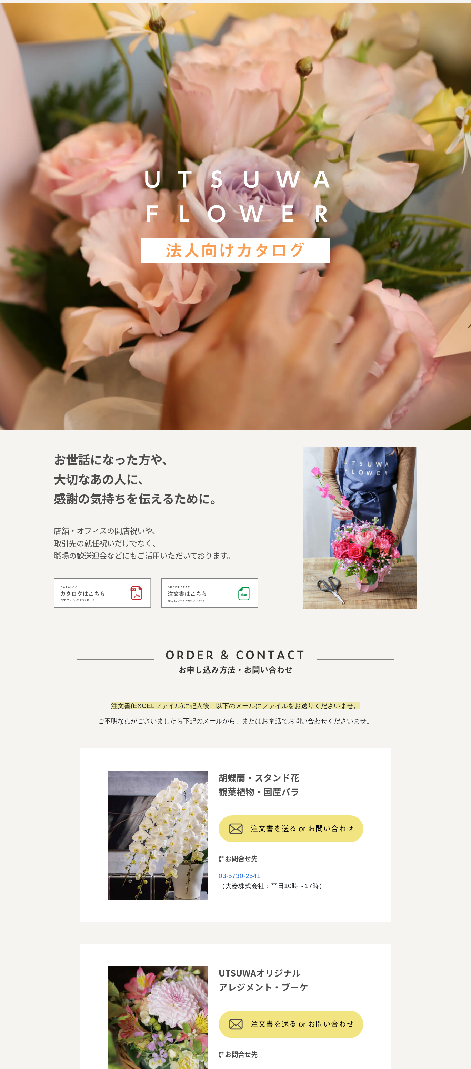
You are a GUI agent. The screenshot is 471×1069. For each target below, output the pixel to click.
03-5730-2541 (240, 876)
